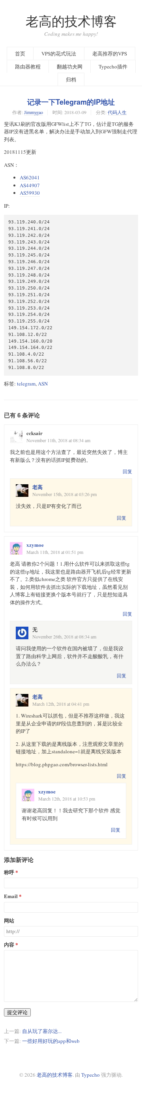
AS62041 (30, 177)
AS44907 (30, 185)
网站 (9, 921)
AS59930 (30, 192)
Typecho (90, 1074)
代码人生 (117, 112)
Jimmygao (33, 112)
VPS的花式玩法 (58, 53)
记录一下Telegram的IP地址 (71, 102)
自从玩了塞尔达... (42, 1031)
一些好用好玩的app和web (51, 1040)
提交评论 (17, 1012)
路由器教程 (28, 66)
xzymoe (35, 544)
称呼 (9, 872)
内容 (9, 945)
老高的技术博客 (71, 21)
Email (11, 896)
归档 (71, 79)
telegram (26, 383)
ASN (43, 383)
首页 (20, 53)
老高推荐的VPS (109, 53)
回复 (127, 471)
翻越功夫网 (69, 66)
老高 (37, 487)
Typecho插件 (113, 66)
